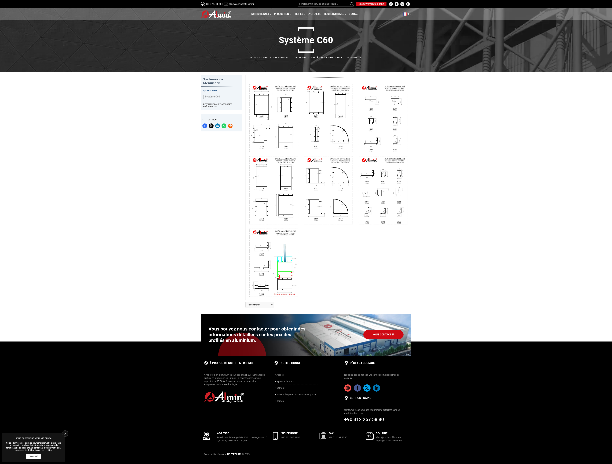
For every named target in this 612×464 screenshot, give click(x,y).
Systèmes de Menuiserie (326, 57)
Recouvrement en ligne (371, 3)
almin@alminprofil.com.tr (241, 4)
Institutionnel (260, 14)
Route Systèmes (334, 14)
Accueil (280, 375)
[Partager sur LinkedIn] (217, 125)
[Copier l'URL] (230, 125)
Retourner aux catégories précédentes (217, 105)
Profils (298, 14)
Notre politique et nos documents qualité (296, 394)
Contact (354, 14)
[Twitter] (367, 391)
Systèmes (314, 14)
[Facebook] (358, 391)
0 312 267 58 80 (214, 4)
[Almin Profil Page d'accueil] (216, 14)
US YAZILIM (234, 454)
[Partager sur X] (211, 125)
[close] (65, 433)
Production (281, 14)
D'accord (33, 456)
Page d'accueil (259, 57)
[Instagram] (348, 391)
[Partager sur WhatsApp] (224, 125)
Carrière (280, 401)
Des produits (281, 57)
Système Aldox (210, 90)
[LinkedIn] (377, 391)
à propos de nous (285, 381)
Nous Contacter (383, 334)
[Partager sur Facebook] (204, 125)
